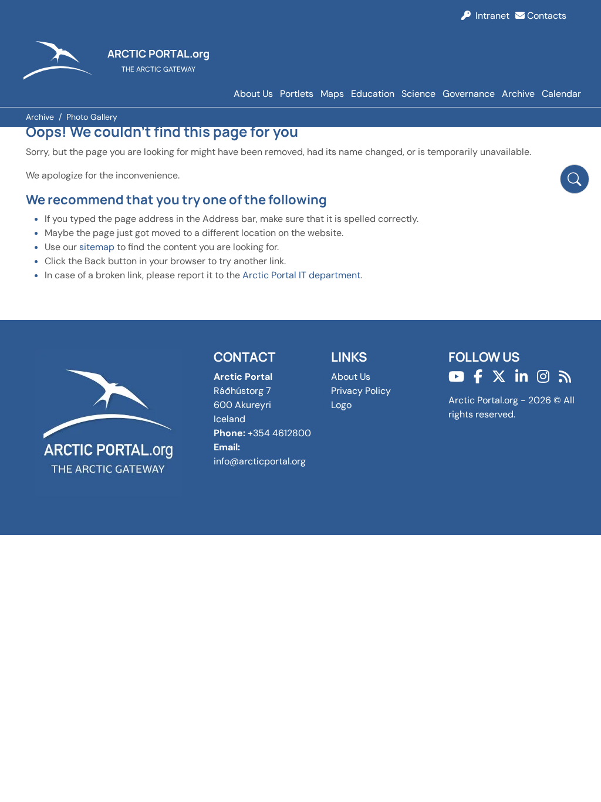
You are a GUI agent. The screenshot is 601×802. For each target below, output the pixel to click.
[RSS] (565, 376)
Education (372, 93)
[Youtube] (456, 376)
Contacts (545, 15)
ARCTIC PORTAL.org (158, 53)
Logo (341, 405)
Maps (332, 93)
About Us (253, 93)
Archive (518, 93)
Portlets (296, 93)
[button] (574, 179)
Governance (469, 93)
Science (418, 93)
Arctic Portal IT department (301, 275)
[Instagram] (543, 376)
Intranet (490, 15)
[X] (499, 376)
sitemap (96, 247)
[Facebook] (478, 376)
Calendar (561, 93)
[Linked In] (521, 376)
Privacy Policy (361, 391)
